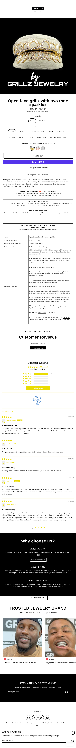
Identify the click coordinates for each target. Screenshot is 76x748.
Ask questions (43, 175)
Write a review (38, 348)
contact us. (66, 317)
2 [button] (36, 96)
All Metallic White (43, 148)
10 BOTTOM (41, 137)
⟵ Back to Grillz (38, 598)
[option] (38, 56)
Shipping (30, 111)
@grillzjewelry (50, 612)
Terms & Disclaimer (63, 723)
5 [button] (41, 96)
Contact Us (9, 723)
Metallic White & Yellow (32, 148)
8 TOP (51, 132)
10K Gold (41, 121)
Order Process (20, 723)
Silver (32, 121)
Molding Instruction (33, 723)
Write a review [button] (38, 388)
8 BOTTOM (61, 132)
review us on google (38, 559)
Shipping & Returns (48, 723)
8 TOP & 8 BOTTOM (16, 137)
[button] (27, 374)
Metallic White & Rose (37, 148)
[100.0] (37, 400)
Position (38, 127)
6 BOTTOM (22, 132)
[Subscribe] (66, 692)
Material (38, 116)
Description (31, 175)
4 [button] (39, 96)
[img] (7, 417)
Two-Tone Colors (38, 143)
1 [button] (34, 96)
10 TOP (30, 137)
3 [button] (38, 96)
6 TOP (12, 132)
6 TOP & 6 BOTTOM (38, 132)
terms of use (42, 312)
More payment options (38, 167)
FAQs (38, 726)
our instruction (53, 260)
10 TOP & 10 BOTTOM (58, 137)
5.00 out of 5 (43, 367)
